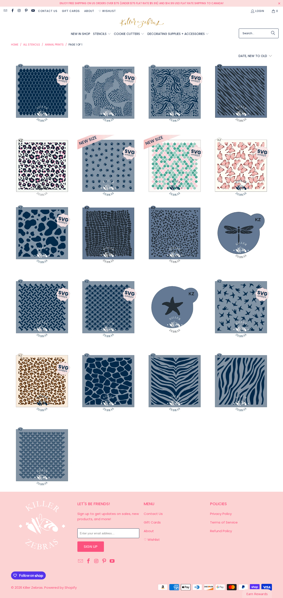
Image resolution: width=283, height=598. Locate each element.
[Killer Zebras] (141, 23)
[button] (102, 34)
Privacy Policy (221, 513)
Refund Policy (221, 531)
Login (259, 11)
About (89, 11)
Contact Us (47, 11)
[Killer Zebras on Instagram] (19, 11)
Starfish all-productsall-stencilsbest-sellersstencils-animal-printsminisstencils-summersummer (175, 307)
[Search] (273, 33)
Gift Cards (71, 11)
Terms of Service (224, 522)
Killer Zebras (33, 587)
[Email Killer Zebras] (5, 11)
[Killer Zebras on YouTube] (33, 11)
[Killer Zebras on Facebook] (12, 11)
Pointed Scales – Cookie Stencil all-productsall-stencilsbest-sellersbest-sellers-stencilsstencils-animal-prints (42, 92)
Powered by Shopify (60, 587)
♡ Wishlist (107, 11)
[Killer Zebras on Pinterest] (26, 11)
